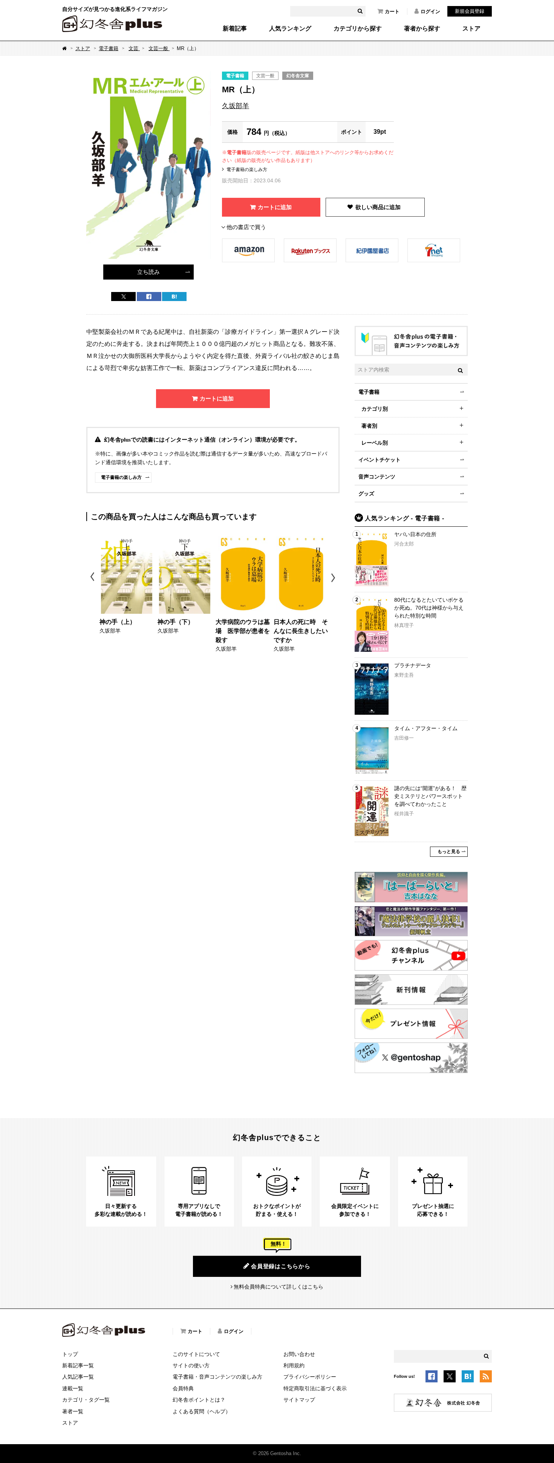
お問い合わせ (299, 1354)
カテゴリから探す (358, 29)
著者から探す (422, 29)
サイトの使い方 (191, 1365)
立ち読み (148, 272)
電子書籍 (108, 48)
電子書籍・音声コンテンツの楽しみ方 (217, 1377)
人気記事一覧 (78, 1377)
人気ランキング (290, 29)
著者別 (369, 426)
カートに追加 (275, 207)
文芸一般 (159, 48)
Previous (93, 578)
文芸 (134, 48)
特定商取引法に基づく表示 (315, 1388)
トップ (70, 1354)
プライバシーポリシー (309, 1377)
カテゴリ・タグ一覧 (86, 1400)
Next (334, 578)
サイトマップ (299, 1400)
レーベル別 (374, 443)
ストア (471, 29)
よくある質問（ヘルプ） (202, 1411)
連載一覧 (72, 1388)
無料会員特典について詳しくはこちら (278, 1287)
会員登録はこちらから (281, 1266)
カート (392, 11)
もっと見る (449, 851)
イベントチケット (379, 460)
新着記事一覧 (78, 1365)
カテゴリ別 (374, 409)
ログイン (430, 11)
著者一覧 (72, 1411)
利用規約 (294, 1365)
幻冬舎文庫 (297, 75)
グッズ (366, 494)
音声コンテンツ (376, 477)
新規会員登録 (469, 11)
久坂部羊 (235, 106)
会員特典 (183, 1388)
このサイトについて (196, 1354)
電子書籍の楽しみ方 (246, 169)
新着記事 (235, 29)
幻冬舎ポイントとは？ (199, 1400)
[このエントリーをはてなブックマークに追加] (468, 1377)
